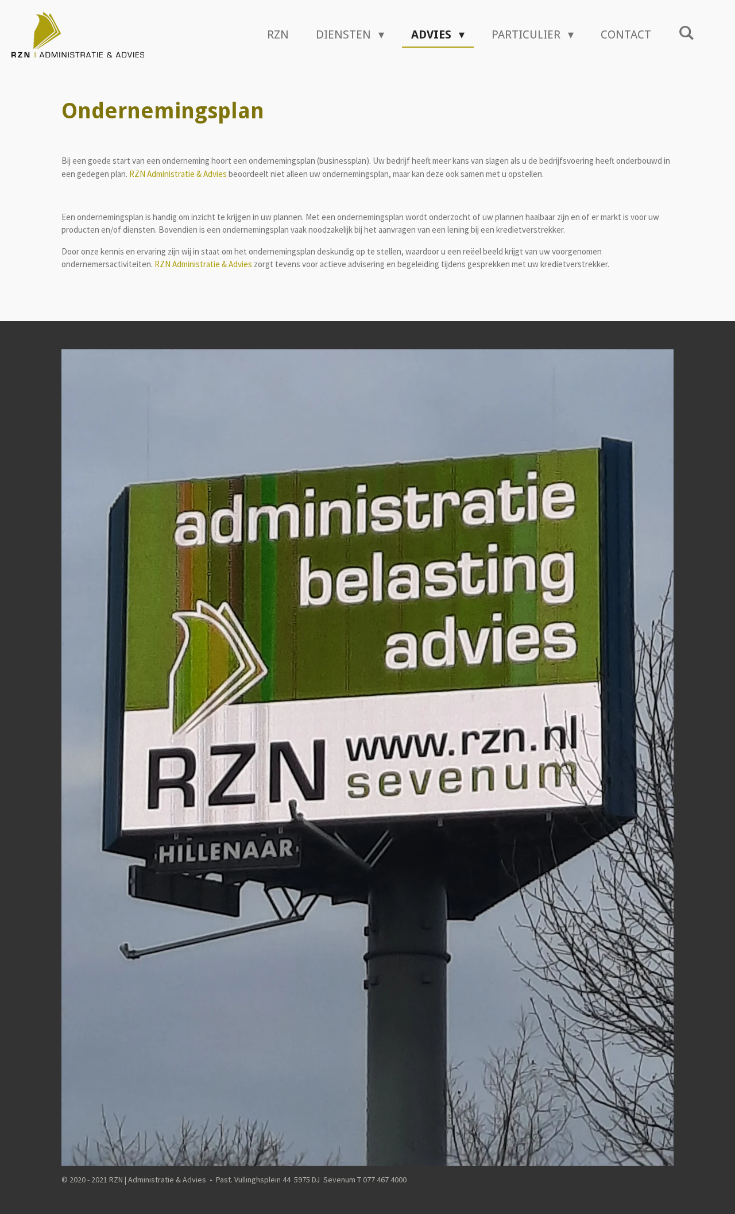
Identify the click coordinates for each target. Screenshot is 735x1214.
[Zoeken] (686, 32)
